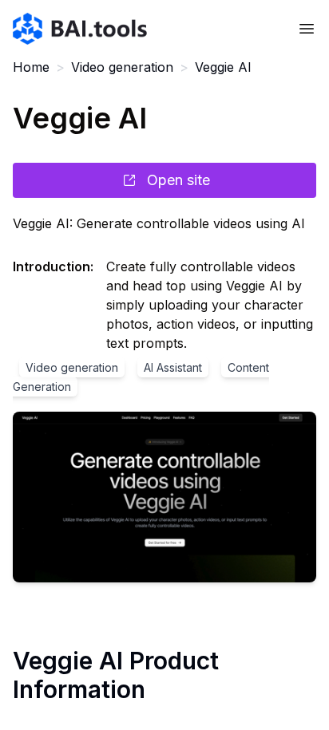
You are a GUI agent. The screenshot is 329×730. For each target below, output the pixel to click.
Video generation (122, 67)
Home (31, 67)
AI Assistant (173, 367)
